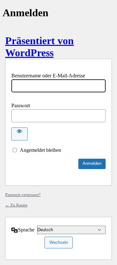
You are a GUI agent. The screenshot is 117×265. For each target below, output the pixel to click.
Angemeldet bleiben (40, 150)
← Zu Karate (16, 205)
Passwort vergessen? (23, 194)
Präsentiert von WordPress (39, 47)
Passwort (20, 105)
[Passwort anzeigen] (19, 133)
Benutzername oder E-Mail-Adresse (48, 75)
